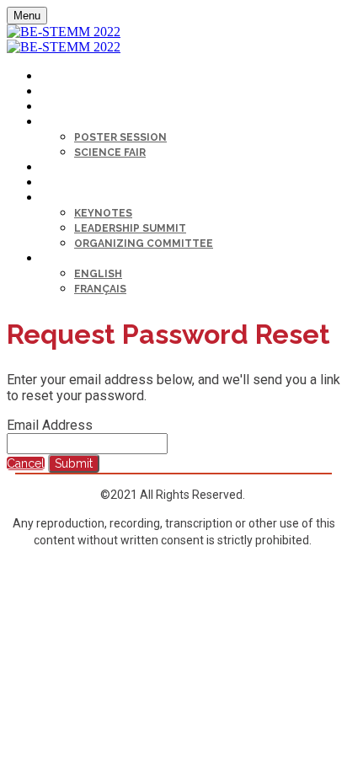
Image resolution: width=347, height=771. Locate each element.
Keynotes (103, 213)
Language (67, 259)
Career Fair (70, 168)
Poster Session (120, 137)
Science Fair (110, 152)
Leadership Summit (130, 228)
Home (54, 92)
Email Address (50, 425)
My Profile (69, 77)
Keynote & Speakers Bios (108, 198)
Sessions (65, 122)
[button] (26, 463)
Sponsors (68, 183)
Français (100, 289)
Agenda (60, 107)
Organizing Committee (143, 243)
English (98, 274)
